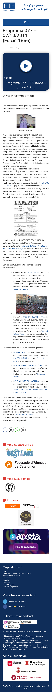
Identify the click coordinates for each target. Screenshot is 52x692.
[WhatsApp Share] (17, 430)
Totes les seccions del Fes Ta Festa (17, 573)
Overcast (39, 636)
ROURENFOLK (20, 352)
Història (6, 580)
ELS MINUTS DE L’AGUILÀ (26, 381)
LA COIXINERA (20, 358)
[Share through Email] (23, 430)
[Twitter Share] (11, 430)
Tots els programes (10, 586)
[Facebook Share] (5, 430)
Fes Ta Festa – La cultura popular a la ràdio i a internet (25, 686)
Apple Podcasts (27, 636)
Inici (4, 571)
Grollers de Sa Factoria (24, 414)
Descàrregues (8, 584)
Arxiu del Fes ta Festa (11, 576)
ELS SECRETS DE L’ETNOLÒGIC (28, 365)
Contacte (6, 582)
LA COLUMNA (33, 272)
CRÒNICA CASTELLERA (34, 317)
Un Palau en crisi (21, 289)
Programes (20, 48)
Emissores (7, 578)
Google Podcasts (28, 638)
